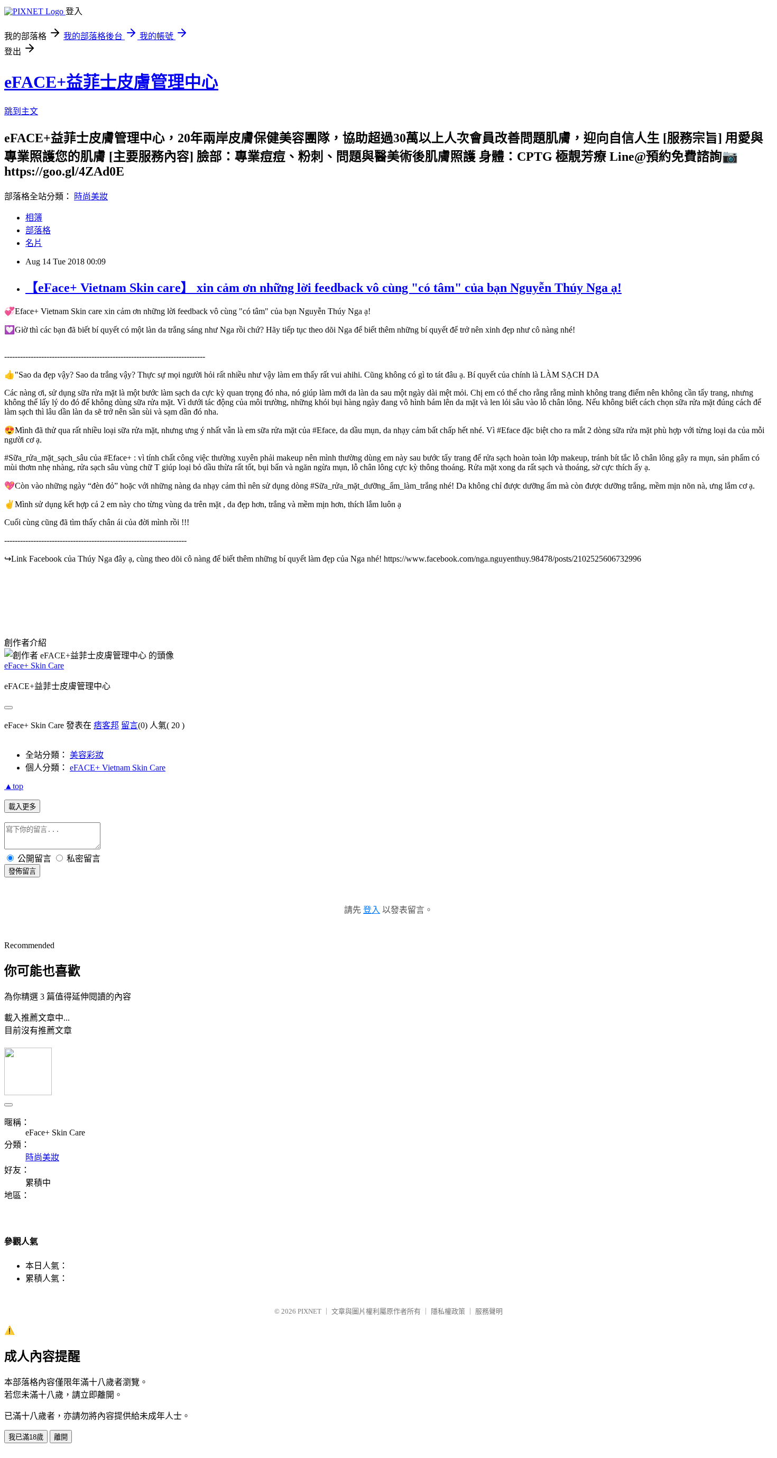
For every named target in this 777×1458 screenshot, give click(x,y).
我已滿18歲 (25, 1437)
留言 (129, 725)
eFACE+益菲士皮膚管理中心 (111, 81)
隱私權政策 (448, 1311)
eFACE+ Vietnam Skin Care (117, 767)
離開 (61, 1437)
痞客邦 (106, 725)
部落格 (38, 230)
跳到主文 (21, 111)
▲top (13, 786)
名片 (33, 243)
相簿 (33, 217)
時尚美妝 (91, 196)
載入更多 (22, 807)
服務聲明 (489, 1311)
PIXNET (309, 1311)
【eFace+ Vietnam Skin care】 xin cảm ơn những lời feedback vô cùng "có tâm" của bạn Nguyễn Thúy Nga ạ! (323, 288)
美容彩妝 (87, 754)
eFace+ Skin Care (34, 665)
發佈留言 (22, 871)
